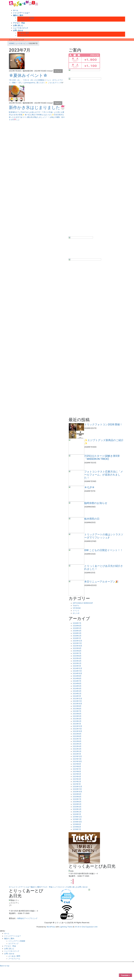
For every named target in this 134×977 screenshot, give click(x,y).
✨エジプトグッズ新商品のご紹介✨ (104, 442)
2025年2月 (77, 663)
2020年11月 (77, 789)
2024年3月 (77, 691)
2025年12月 (77, 641)
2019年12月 (77, 817)
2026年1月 (77, 638)
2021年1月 (77, 784)
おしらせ (76, 613)
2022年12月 (77, 726)
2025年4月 (77, 658)
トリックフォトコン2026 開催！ (103, 424)
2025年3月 (77, 661)
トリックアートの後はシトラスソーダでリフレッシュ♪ (103, 536)
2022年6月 (77, 741)
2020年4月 (77, 807)
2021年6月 (77, 771)
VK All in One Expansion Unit (86, 927)
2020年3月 (77, 809)
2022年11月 (77, 729)
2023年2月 (77, 721)
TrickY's (58, 103)
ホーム (11, 887)
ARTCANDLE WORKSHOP (83, 603)
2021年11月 (77, 759)
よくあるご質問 (23, 33)
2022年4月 (77, 746)
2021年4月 (77, 776)
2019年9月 (77, 824)
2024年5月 (77, 686)
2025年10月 (77, 646)
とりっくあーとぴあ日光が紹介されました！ (103, 567)
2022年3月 (77, 749)
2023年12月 (77, 698)
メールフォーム (23, 35)
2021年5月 (77, 774)
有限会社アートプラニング (27, 918)
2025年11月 (77, 643)
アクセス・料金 (46, 887)
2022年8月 (77, 736)
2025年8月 (77, 651)
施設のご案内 (36, 887)
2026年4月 (77, 631)
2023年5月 (77, 716)
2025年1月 (77, 666)
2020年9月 (77, 794)
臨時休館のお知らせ (95, 503)
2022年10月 (77, 731)
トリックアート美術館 (25, 18)
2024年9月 (77, 676)
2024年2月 (77, 693)
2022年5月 (77, 744)
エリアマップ (22, 20)
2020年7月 (77, 799)
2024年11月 (77, 671)
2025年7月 (77, 653)
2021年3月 (77, 779)
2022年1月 (77, 754)
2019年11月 (77, 819)
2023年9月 (77, 706)
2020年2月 (77, 812)
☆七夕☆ (89, 487)
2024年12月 (77, 668)
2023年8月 (77, 709)
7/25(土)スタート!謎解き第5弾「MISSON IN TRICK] (102, 457)
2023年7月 (77, 711)
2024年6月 (77, 683)
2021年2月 (77, 781)
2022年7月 (77, 739)
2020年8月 (77, 797)
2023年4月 (77, 719)
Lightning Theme (66, 927)
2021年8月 (77, 766)
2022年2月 (77, 751)
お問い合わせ (83, 887)
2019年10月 (77, 822)
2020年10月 (77, 792)
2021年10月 (77, 761)
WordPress (51, 927)
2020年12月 (77, 786)
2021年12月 (77, 756)
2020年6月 (77, 802)
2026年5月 (77, 628)
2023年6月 (77, 714)
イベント (58, 71)
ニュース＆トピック (60, 887)
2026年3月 (77, 633)
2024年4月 (77, 688)
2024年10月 (77, 673)
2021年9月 (77, 764)
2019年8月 (77, 827)
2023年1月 (77, 724)
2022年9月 (77, 734)
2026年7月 (77, 623)
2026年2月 (77, 636)
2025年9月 (77, 648)
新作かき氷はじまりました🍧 (37, 107)
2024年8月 (77, 678)
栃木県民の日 (91, 518)
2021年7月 (77, 769)
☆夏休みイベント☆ (28, 75)
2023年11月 (77, 701)
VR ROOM (77, 608)
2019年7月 (77, 829)
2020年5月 (77, 804)
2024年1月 (77, 696)
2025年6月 (77, 656)
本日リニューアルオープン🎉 (101, 581)
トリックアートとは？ (22, 887)
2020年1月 (77, 814)
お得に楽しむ (73, 887)
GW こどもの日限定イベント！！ (103, 550)
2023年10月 (77, 704)
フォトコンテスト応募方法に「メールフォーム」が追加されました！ (103, 474)
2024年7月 (77, 681)
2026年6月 (77, 626)
